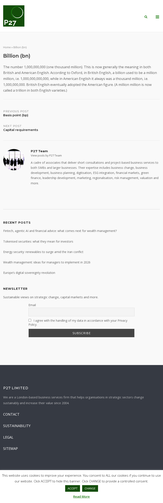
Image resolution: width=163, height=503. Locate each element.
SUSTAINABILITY (17, 425)
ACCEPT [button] (72, 488)
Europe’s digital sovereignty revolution (29, 273)
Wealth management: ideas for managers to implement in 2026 (46, 262)
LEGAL (8, 437)
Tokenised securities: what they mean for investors (38, 241)
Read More (81, 496)
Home (7, 47)
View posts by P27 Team (46, 155)
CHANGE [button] (90, 488)
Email (32, 305)
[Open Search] (146, 17)
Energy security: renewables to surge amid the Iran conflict (43, 252)
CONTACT (11, 414)
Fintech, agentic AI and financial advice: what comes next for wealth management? (60, 231)
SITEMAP (10, 448)
